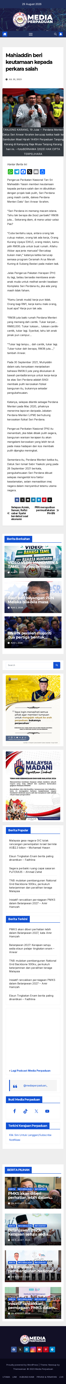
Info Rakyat (40, 1189)
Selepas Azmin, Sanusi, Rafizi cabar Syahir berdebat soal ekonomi (20, 513)
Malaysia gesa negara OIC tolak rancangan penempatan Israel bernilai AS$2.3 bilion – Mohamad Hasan (33, 844)
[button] (55, 34)
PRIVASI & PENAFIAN (47, 1377)
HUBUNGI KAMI (26, 1377)
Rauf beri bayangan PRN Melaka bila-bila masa (31, 600)
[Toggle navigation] (30, 34)
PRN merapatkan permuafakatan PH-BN (45, 510)
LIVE (61, 1377)
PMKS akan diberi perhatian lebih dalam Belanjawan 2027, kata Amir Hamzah (30, 933)
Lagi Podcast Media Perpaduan (30, 1070)
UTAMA (6, 1377)
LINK (14, 1377)
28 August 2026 (20, 1203)
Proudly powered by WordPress (22, 1364)
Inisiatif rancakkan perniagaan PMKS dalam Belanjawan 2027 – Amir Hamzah (32, 903)
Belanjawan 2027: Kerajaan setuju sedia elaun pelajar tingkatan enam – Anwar (31, 948)
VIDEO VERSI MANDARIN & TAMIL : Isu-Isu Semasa (33, 564)
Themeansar (19, 1369)
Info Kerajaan (25, 1189)
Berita (12, 1189)
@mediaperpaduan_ (35, 1085)
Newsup (52, 1364)
